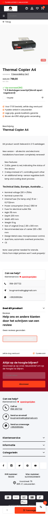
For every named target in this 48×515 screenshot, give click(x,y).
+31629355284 (16, 297)
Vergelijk (10, 98)
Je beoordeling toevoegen (20, 338)
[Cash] (40, 497)
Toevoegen (31, 510)
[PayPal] (24, 502)
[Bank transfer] (16, 497)
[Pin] (32, 497)
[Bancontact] (24, 497)
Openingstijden (29, 276)
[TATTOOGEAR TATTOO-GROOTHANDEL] (10, 9)
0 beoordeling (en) (20, 74)
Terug (8, 22)
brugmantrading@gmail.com (23, 290)
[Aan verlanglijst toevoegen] (42, 98)
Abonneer (24, 384)
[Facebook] (3, 465)
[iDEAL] (8, 497)
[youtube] (35, 465)
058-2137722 (15, 283)
